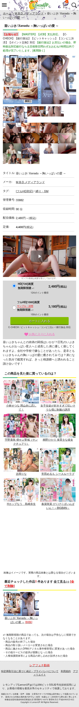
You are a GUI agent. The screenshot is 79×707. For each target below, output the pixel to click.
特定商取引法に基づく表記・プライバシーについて (29, 671)
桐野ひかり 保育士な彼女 (58, 439)
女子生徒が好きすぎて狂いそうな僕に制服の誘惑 (57, 407)
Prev (8, 80)
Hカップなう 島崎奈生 (21, 504)
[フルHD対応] (24, 191)
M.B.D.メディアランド (29, 13)
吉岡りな (21, 474)
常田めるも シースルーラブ (57, 474)
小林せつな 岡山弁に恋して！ (21, 407)
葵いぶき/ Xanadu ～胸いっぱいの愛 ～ (21, 620)
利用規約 (66, 671)
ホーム (7, 13)
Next (71, 80)
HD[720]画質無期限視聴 (26, 286)
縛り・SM (42, 191)
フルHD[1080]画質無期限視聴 (28, 305)
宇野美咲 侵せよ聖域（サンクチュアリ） (21, 441)
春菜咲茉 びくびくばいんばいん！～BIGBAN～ (57, 506)
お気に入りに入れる (41, 334)
